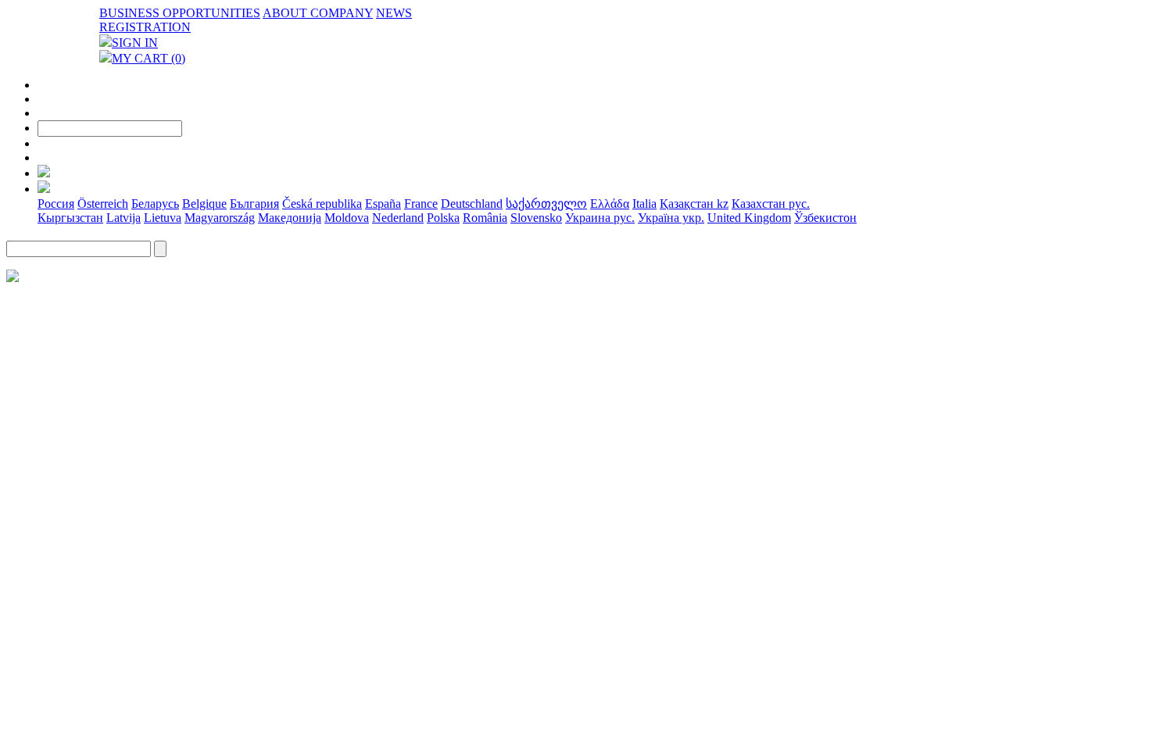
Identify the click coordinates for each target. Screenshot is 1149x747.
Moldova (346, 217)
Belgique (204, 203)
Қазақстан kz (694, 203)
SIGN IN (135, 42)
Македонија (289, 217)
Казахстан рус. (771, 203)
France (421, 203)
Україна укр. (671, 217)
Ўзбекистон (825, 217)
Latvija (123, 217)
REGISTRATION (145, 27)
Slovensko (536, 217)
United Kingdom (749, 217)
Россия (56, 203)
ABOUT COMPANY (318, 13)
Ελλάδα (609, 203)
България (254, 203)
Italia (644, 203)
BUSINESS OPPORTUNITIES (179, 13)
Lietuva (162, 217)
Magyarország (219, 217)
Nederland (398, 217)
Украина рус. (600, 217)
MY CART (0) (148, 58)
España (383, 203)
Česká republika (322, 203)
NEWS (394, 13)
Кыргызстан (70, 217)
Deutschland (472, 203)
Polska (443, 217)
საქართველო (546, 203)
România (485, 217)
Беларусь (155, 203)
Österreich (102, 203)
